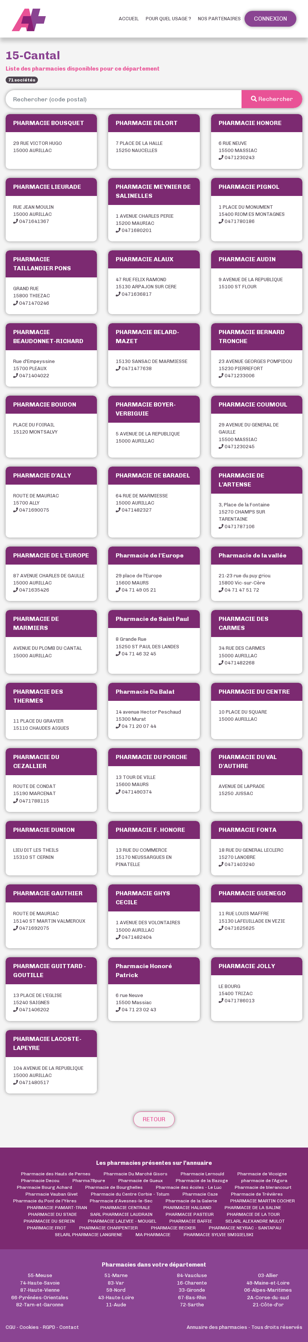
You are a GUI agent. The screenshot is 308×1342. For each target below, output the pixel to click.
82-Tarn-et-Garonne (39, 1304)
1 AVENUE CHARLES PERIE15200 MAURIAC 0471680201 (145, 223)
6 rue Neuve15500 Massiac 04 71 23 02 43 (136, 1002)
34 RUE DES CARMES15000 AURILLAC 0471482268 (242, 655)
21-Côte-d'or (268, 1304)
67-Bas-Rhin (192, 1297)
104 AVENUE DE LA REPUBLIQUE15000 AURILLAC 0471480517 (48, 1075)
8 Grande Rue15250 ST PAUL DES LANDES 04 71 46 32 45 (147, 646)
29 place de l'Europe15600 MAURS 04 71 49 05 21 (139, 583)
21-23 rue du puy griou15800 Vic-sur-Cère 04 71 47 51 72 (244, 583)
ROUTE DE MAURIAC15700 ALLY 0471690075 (36, 503)
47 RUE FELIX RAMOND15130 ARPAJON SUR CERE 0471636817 (146, 287)
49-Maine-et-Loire (268, 1283)
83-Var (116, 1283)
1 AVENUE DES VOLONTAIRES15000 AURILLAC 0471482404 (148, 930)
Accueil (129, 18)
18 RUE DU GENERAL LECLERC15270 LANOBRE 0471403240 (251, 857)
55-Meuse (40, 1275)
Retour (154, 1119)
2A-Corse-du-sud (268, 1297)
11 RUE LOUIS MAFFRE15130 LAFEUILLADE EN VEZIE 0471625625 (252, 921)
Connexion (270, 18)
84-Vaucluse (192, 1275)
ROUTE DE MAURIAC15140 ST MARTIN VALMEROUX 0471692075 (49, 921)
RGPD (49, 1327)
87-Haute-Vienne (40, 1290)
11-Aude (116, 1304)
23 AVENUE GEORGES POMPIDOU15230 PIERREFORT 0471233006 (255, 368)
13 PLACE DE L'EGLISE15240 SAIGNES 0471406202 (37, 1002)
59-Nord (115, 1290)
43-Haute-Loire (116, 1297)
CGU (10, 1327)
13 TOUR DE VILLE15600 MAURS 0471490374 (136, 784)
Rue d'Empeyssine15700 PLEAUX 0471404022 (34, 368)
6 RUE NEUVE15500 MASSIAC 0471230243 (238, 150)
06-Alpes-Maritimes (268, 1290)
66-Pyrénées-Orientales (39, 1297)
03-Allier (268, 1275)
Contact (69, 1327)
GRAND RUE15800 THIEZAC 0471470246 (31, 296)
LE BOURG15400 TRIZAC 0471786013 (237, 993)
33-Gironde (192, 1290)
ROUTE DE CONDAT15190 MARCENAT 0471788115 (34, 793)
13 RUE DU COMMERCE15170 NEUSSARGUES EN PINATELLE (144, 857)
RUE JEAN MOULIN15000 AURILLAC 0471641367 (33, 214)
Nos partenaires (219, 18)
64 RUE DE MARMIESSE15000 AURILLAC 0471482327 (142, 503)
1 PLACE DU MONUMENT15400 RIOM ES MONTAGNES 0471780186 (252, 214)
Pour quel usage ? (168, 18)
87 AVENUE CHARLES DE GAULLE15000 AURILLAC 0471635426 (49, 583)
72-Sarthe (192, 1304)
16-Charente (192, 1283)
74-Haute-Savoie (40, 1283)
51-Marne (116, 1275)
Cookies (29, 1327)
